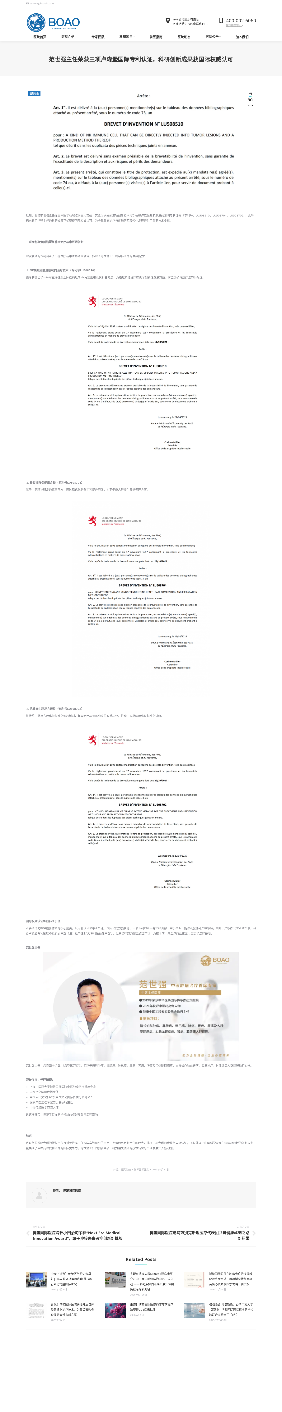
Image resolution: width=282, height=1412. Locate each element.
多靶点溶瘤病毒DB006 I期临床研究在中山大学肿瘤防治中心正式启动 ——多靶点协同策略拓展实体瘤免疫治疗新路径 (152, 1281)
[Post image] (36, 1279)
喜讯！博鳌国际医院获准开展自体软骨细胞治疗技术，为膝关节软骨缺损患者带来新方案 (72, 1309)
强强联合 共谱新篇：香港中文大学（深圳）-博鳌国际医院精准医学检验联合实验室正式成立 (231, 1309)
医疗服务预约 (234, 25)
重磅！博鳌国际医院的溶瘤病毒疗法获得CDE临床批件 (151, 1306)
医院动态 (34, 93)
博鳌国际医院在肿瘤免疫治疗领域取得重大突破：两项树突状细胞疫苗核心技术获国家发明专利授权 (230, 1279)
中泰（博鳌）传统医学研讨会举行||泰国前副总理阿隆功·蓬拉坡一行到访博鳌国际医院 (73, 1279)
